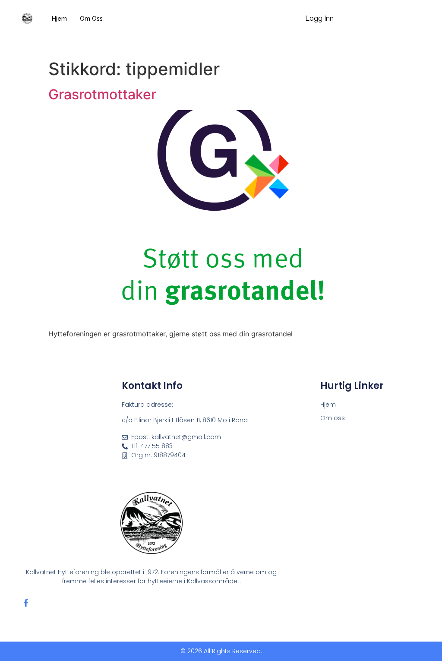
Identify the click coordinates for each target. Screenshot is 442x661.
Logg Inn (319, 18)
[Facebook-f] (26, 603)
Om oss (91, 18)
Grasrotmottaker (102, 94)
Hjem (59, 18)
